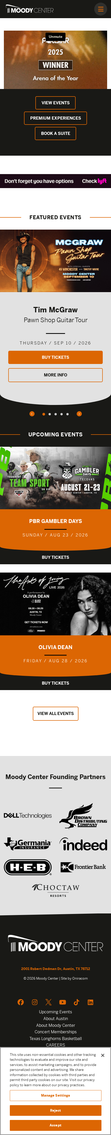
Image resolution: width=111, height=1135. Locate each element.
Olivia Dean (55, 647)
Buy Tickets (55, 357)
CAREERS (55, 1045)
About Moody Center (55, 1025)
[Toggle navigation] (100, 9)
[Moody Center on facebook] (20, 1002)
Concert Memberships (56, 1031)
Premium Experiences (55, 118)
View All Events (55, 713)
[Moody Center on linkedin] (90, 1002)
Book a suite (55, 133)
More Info (55, 375)
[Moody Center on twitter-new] (48, 1002)
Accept (55, 1125)
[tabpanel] (55, 317)
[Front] (55, 944)
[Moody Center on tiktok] (76, 1002)
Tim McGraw (55, 309)
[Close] (102, 1055)
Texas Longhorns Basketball (55, 1038)
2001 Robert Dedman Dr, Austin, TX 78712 (55, 969)
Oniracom (80, 978)
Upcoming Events (55, 1011)
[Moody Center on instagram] (34, 1002)
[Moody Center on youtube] (62, 1002)
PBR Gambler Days (55, 521)
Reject (55, 1110)
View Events (56, 102)
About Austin (55, 1018)
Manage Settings (55, 1095)
